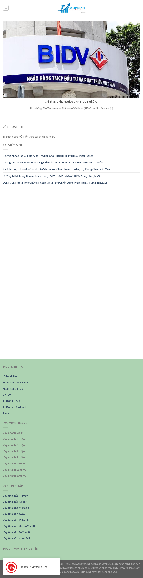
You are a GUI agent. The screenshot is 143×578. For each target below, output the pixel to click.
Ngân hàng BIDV (13, 388)
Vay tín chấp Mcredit (16, 507)
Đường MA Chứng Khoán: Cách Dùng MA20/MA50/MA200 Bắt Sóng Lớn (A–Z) (51, 175)
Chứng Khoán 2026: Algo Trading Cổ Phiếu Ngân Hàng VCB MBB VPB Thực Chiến (53, 162)
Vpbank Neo (10, 376)
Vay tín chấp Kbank (15, 501)
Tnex (6, 413)
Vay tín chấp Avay (14, 513)
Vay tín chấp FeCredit (16, 532)
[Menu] (6, 8)
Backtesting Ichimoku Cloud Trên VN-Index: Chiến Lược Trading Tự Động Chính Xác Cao (56, 169)
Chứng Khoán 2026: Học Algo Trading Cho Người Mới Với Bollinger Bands (48, 155)
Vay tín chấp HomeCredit (19, 526)
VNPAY (7, 394)
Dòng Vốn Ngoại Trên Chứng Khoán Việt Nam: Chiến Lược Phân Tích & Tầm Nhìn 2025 (55, 182)
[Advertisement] (71, 214)
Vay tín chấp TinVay (15, 495)
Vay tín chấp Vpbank (16, 519)
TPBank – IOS (11, 400)
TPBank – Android (14, 406)
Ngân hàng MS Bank (15, 382)
